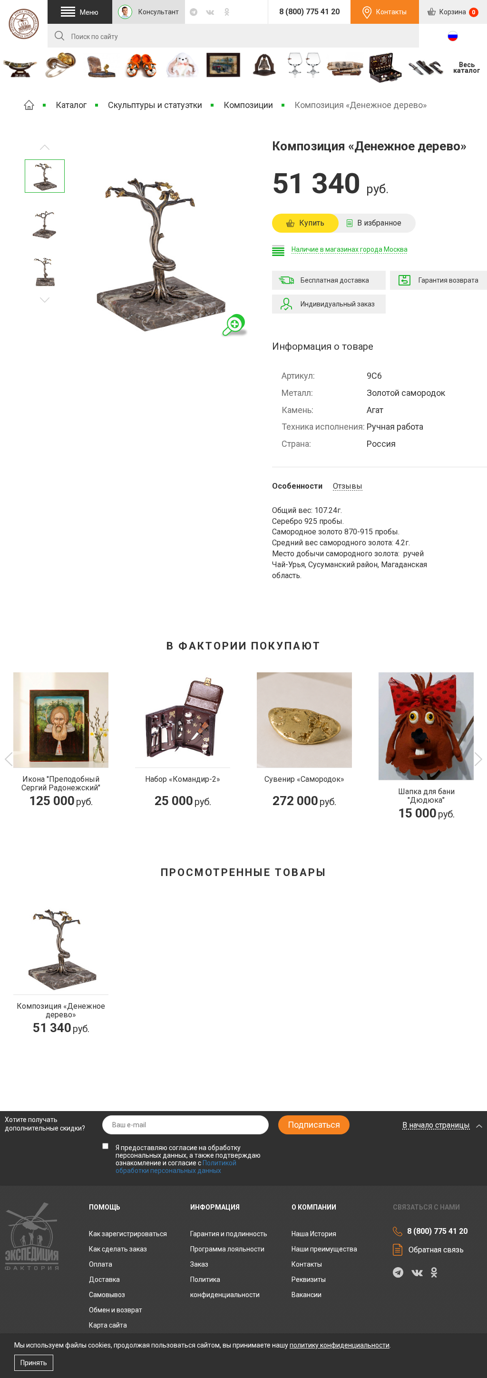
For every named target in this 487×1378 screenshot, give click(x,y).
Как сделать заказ (118, 1249)
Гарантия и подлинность (228, 1234)
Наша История (314, 1234)
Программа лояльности (227, 1249)
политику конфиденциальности (340, 1345)
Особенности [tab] (297, 486)
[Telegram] (193, 12)
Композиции (248, 105)
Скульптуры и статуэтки (155, 105)
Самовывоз (107, 1295)
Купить (311, 222)
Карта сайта (108, 1325)
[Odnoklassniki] (226, 12)
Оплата (100, 1264)
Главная (29, 105)
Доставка (104, 1279)
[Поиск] (59, 35)
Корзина (457, 12)
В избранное (379, 222)
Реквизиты (309, 1279)
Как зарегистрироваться (128, 1234)
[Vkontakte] (210, 12)
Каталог (71, 105)
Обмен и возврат (115, 1310)
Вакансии (306, 1295)
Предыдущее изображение (44, 300)
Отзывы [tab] (347, 486)
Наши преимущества (324, 1249)
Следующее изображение (44, 147)
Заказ (199, 1264)
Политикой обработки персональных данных (176, 1166)
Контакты (391, 12)
